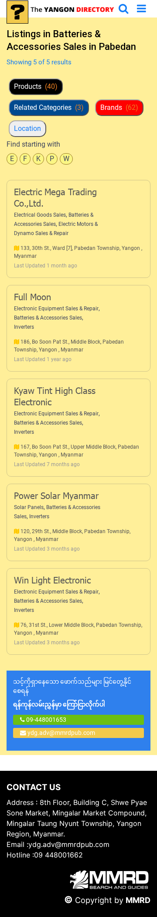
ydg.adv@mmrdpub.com (61, 732)
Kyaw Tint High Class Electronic (55, 397)
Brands (119, 107)
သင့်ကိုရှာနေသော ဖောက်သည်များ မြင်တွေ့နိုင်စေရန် (72, 693)
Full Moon (32, 298)
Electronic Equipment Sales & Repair (56, 309)
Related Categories (49, 107)
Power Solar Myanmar (56, 496)
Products (36, 86)
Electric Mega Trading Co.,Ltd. (55, 198)
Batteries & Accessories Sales (48, 318)
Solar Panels (29, 507)
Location (27, 128)
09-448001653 (45, 719)
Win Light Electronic (52, 581)
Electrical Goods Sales (40, 215)
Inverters (24, 327)
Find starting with (33, 144)
